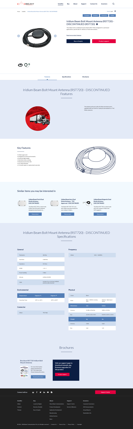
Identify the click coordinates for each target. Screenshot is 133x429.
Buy (68, 4)
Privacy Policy (71, 424)
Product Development (55, 407)
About (75, 4)
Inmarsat (19, 407)
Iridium (19, 404)
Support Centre (71, 404)
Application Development (56, 410)
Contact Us (93, 4)
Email (33, 392)
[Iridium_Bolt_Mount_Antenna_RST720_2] (27, 65)
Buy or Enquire (78, 41)
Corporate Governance (88, 404)
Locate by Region (37, 404)
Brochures (86, 77)
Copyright (79, 424)
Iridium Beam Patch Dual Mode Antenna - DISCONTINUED (36, 201)
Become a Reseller (37, 407)
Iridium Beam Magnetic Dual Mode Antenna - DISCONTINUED (102, 201)
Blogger (51, 392)
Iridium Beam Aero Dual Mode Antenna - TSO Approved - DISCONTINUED (70, 201)
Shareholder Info (87, 413)
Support (83, 4)
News (51, 419)
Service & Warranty (71, 407)
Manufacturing (53, 413)
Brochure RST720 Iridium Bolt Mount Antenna (31, 362)
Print (115, 11)
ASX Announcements (88, 407)
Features (47, 77)
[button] (113, 4)
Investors (104, 4)
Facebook (37, 392)
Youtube (48, 392)
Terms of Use (62, 424)
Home (18, 11)
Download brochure (38, 376)
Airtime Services (53, 416)
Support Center (105, 392)
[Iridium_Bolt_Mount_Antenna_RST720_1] (36, 38)
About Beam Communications (57, 404)
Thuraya (19, 410)
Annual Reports (87, 410)
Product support (104, 41)
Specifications (66, 77)
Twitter (40, 392)
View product (35, 214)
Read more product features (73, 35)
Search (108, 11)
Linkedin (44, 392)
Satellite (60, 4)
